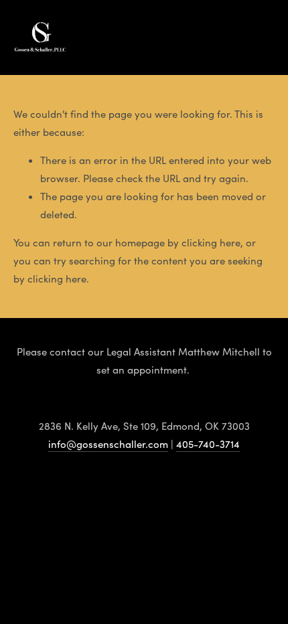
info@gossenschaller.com (108, 444)
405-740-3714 (208, 444)
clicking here (211, 242)
